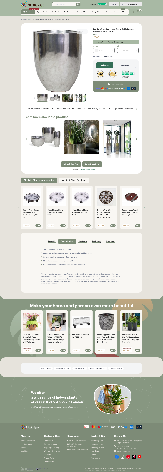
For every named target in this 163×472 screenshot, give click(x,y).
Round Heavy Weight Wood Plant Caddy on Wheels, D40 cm (131, 212)
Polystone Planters (116, 368)
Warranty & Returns (52, 451)
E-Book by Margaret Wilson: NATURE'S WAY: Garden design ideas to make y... (55, 338)
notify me (125, 65)
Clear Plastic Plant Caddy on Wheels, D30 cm (80, 212)
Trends (93, 454)
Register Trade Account (116, 42)
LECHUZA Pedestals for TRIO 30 (80, 335)
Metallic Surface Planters (97, 368)
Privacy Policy (49, 458)
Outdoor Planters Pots (63, 368)
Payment (47, 454)
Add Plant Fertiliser (75, 180)
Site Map (24, 451)
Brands (23, 447)
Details (52, 241)
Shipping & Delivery (51, 447)
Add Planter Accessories (41, 180)
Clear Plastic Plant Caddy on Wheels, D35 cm (55, 212)
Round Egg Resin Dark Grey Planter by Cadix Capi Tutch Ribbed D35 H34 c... (106, 338)
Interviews (95, 451)
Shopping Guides (97, 447)
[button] (88, 97)
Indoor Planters (46, 368)
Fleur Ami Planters (79, 368)
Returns (110, 241)
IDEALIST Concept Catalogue (74, 445)
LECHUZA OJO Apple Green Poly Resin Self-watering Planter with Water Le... (32, 338)
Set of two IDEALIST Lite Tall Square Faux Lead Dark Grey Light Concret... (131, 338)
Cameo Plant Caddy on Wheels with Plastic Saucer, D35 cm (31, 213)
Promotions (95, 458)
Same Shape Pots (92, 164)
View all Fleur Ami (71, 164)
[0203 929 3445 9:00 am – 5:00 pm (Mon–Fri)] (132, 12)
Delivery (96, 241)
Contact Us (48, 440)
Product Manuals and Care (77, 450)
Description (67, 241)
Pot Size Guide (26, 444)
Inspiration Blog (97, 444)
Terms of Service (50, 444)
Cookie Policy (49, 461)
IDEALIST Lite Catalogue (76, 440)
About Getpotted (28, 440)
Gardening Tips (97, 440)
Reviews (82, 241)
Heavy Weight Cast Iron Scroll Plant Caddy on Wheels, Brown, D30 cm (105, 213)
